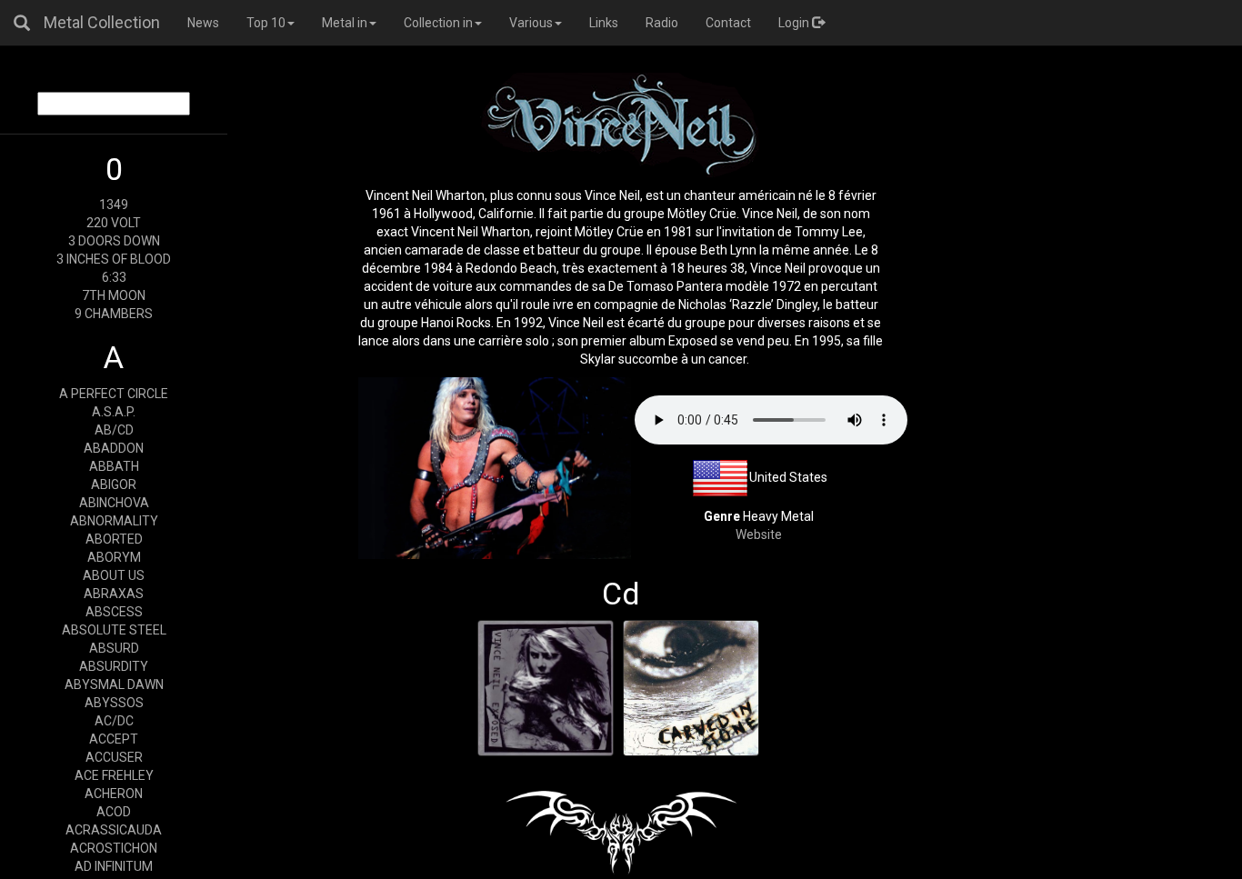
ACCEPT (113, 739)
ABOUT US (114, 575)
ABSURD (114, 648)
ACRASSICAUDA (113, 830)
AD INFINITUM (114, 866)
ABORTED (114, 539)
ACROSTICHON (113, 848)
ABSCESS (114, 611)
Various (531, 22)
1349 (113, 204)
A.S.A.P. (113, 412)
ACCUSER (114, 757)
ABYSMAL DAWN (114, 684)
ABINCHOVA (114, 502)
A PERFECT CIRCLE (113, 393)
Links (603, 22)
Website (759, 534)
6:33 (114, 277)
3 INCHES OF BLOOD (113, 259)
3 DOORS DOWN (114, 241)
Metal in (344, 22)
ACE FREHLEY (114, 775)
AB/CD (114, 430)
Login (795, 22)
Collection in (438, 22)
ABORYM (114, 557)
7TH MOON (113, 295)
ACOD (113, 811)
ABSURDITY (113, 666)
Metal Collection (102, 22)
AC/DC (114, 721)
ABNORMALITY (114, 521)
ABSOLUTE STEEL (114, 630)
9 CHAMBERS (114, 313)
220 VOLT (113, 222)
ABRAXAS (114, 593)
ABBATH (114, 466)
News (203, 22)
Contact (728, 22)
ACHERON (114, 793)
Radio (662, 22)
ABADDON (114, 448)
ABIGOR (113, 484)
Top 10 (265, 22)
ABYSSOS (114, 702)
